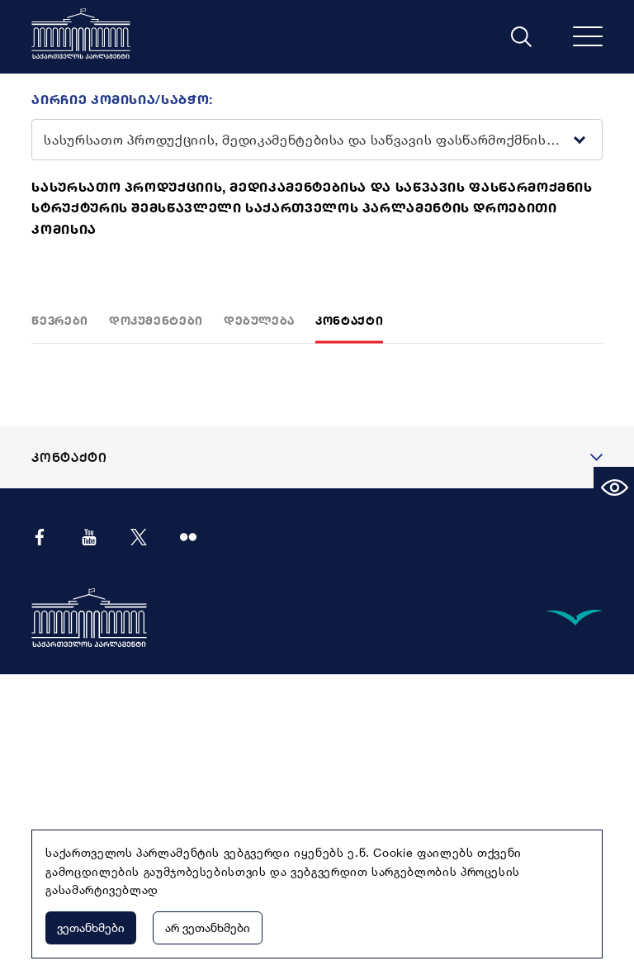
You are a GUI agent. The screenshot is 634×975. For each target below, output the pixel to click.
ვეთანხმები (91, 927)
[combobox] (304, 169)
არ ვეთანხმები (207, 927)
